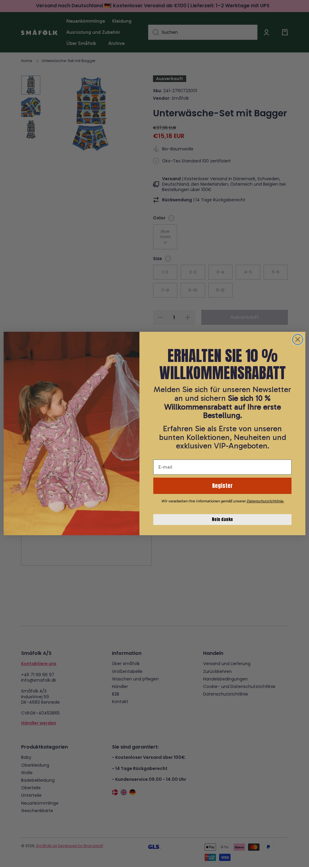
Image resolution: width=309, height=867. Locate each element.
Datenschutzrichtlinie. (265, 501)
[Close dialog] (297, 339)
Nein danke (222, 519)
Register (222, 486)
